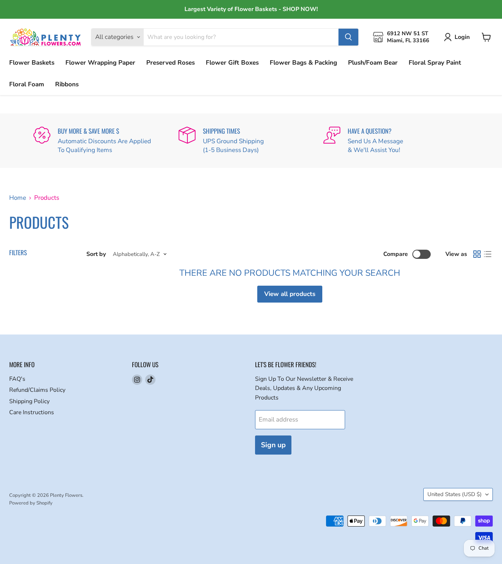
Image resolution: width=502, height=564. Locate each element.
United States (454, 494)
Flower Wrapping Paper (100, 62)
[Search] (348, 37)
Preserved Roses (170, 62)
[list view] (488, 254)
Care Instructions (31, 412)
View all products (289, 294)
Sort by (96, 254)
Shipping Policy (29, 401)
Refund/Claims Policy (37, 390)
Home (17, 198)
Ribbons (67, 84)
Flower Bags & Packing (303, 62)
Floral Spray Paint (435, 62)
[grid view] (477, 254)
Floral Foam (26, 84)
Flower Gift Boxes (232, 62)
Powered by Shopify (31, 503)
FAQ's (17, 379)
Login (462, 37)
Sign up (273, 445)
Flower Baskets (31, 62)
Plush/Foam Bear (373, 62)
